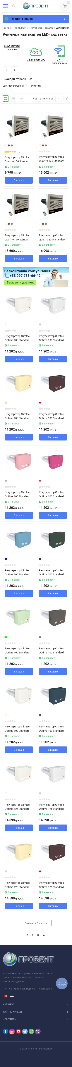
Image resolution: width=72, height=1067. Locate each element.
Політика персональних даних (19, 988)
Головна (7, 28)
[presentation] (6, 69)
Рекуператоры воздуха (41, 28)
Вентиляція (20, 28)
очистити (36, 86)
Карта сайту (45, 988)
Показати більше (35, 923)
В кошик (19, 180)
